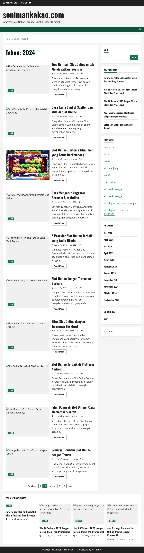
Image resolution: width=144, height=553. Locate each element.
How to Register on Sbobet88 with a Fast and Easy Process (120, 79)
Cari (106, 49)
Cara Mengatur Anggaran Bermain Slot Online (28, 207)
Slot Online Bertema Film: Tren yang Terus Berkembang (28, 165)
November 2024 (111, 286)
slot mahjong (111, 168)
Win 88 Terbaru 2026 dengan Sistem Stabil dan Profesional (120, 91)
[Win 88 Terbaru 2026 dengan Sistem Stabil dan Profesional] (55, 514)
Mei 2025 (108, 246)
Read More (60, 95)
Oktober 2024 (110, 293)
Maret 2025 (109, 259)
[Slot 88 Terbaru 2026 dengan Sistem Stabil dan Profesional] (88, 514)
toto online (110, 182)
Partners (108, 331)
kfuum (56, 73)
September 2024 (111, 300)
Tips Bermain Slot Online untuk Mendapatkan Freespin (28, 79)
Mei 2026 (108, 233)
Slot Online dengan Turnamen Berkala (28, 293)
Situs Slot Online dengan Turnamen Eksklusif (28, 336)
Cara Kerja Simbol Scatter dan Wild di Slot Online (28, 122)
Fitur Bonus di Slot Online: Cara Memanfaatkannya (28, 422)
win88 (107, 161)
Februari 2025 (110, 266)
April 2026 (109, 239)
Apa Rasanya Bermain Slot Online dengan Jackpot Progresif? (119, 114)
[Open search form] (140, 29)
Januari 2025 (110, 273)
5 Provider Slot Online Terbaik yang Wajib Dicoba (28, 250)
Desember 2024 (111, 280)
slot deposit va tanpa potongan (121, 203)
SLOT (11, 90)
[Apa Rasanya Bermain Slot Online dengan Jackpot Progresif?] (122, 514)
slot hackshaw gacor (115, 189)
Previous (32, 486)
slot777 (108, 154)
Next (71, 486)
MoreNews (82, 549)
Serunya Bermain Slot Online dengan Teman (28, 463)
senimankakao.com (33, 14)
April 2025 (108, 253)
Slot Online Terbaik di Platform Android (28, 379)
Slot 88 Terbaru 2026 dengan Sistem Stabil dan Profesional (120, 102)
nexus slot (109, 147)
